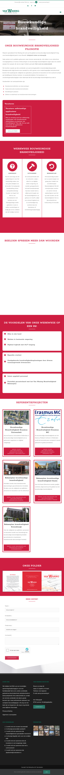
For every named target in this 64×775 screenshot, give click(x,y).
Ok (47, 772)
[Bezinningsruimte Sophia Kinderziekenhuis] (41, 728)
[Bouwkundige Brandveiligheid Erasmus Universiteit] (57, 728)
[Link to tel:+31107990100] (36, 2)
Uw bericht (8, 635)
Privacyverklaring (7, 711)
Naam (7, 606)
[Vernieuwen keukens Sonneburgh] (57, 733)
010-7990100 (42, 691)
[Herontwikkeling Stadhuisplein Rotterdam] (51, 733)
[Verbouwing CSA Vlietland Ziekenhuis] (35, 728)
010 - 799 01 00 (31, 2)
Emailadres (8, 615)
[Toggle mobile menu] (61, 12)
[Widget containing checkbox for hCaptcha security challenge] (17, 650)
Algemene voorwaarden (9, 714)
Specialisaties (40, 767)
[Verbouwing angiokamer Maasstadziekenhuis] (41, 733)
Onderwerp (8, 625)
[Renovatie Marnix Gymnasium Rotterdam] (46, 728)
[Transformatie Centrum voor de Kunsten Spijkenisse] (46, 733)
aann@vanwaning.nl (44, 2)
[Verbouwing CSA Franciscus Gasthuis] (51, 728)
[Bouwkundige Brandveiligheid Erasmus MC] (35, 733)
